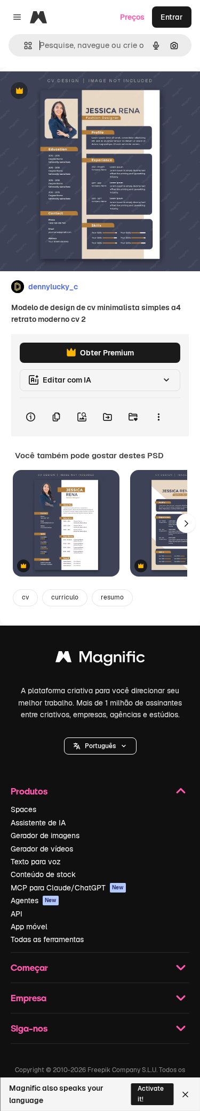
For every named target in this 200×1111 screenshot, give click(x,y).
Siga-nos (29, 1028)
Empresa (28, 997)
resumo (112, 597)
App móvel (29, 926)
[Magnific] (100, 659)
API (16, 914)
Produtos (29, 791)
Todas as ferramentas (47, 939)
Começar (29, 967)
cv (25, 597)
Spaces (23, 809)
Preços (132, 17)
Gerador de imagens (45, 835)
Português (100, 746)
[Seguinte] (186, 523)
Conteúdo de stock (43, 874)
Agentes (34, 900)
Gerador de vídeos (42, 849)
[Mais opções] (158, 417)
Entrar (172, 17)
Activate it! (151, 1093)
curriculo (64, 597)
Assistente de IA (38, 823)
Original (68, 91)
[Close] (185, 1094)
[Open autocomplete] (23, 46)
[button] (100, 746)
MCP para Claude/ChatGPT (67, 888)
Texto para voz (36, 861)
